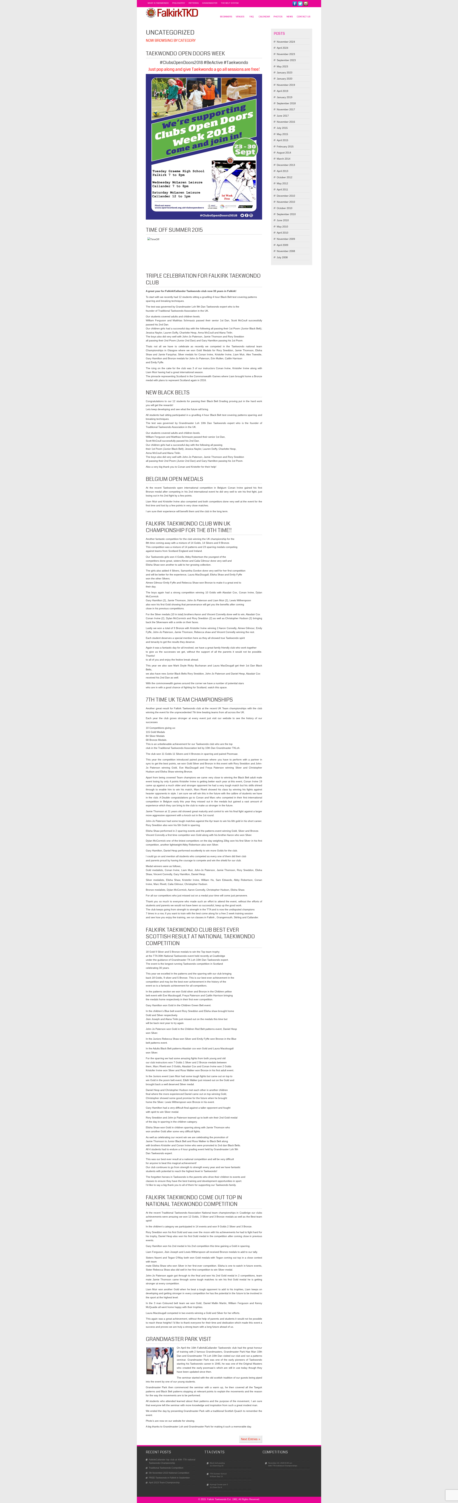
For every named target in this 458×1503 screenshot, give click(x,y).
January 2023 (284, 72)
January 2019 (284, 97)
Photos (278, 16)
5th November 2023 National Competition (169, 1473)
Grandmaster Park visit (178, 1339)
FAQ (252, 16)
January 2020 (284, 78)
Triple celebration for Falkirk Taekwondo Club (203, 279)
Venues (240, 16)
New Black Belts (168, 392)
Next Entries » (250, 1439)
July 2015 (282, 127)
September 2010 (286, 214)
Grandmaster (209, 3)
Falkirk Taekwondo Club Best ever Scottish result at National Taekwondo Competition (200, 936)
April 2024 (282, 47)
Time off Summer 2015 (174, 230)
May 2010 (282, 226)
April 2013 (282, 171)
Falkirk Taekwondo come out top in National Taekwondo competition (194, 1201)
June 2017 (283, 115)
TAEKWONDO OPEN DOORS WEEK (185, 53)
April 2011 (282, 189)
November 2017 (286, 109)
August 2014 (284, 152)
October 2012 (284, 177)
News (290, 16)
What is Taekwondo (158, 3)
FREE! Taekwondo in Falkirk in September (169, 1477)
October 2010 (284, 208)
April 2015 (282, 140)
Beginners (226, 16)
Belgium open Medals (174, 479)
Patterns (194, 3)
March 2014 (283, 158)
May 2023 (282, 66)
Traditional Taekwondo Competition (166, 1468)
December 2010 (286, 195)
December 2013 (286, 165)
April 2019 (282, 91)
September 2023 (286, 60)
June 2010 (283, 220)
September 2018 (286, 103)
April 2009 (282, 245)
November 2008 (286, 251)
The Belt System (229, 3)
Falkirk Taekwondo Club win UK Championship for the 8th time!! (189, 527)
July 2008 (282, 257)
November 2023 (286, 54)
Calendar (264, 16)
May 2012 (282, 183)
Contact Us (303, 16)
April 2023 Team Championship (164, 1482)
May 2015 (282, 134)
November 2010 (286, 201)
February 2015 (285, 146)
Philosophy (178, 3)
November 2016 (286, 121)
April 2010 (282, 232)
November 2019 (286, 84)
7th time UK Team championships (189, 700)
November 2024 (286, 41)
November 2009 (286, 238)
